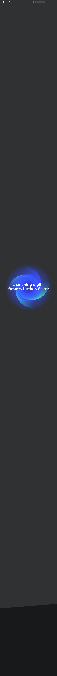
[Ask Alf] (35, 2)
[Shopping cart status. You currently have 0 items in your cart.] (50, 2)
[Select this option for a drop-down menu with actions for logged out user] (53, 2)
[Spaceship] (7, 2)
